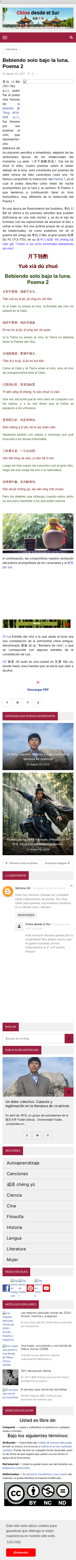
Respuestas (71, 887)
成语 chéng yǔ (21, 1184)
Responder (26, 915)
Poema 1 (59, 179)
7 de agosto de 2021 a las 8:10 (48, 888)
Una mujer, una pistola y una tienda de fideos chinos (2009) (46, 1347)
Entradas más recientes (23, 863)
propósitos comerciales (16, 1467)
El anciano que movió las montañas (44, 1389)
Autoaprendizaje (23, 1162)
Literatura (11, 49)
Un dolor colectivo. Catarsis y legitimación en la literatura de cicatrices (37, 1104)
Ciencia (14, 1195)
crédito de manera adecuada (55, 1442)
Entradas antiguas (56, 863)
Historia (14, 1227)
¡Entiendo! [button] (20, 1552)
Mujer (12, 1259)
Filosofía (15, 1216)
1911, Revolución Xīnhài (36, 1371)
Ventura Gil (22, 888)
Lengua (14, 1238)
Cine (11, 1205)
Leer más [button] (14, 1541)
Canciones (17, 1173)
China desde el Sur (38, 924)
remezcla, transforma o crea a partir (47, 1474)
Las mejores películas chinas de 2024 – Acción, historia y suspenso (46, 1314)
